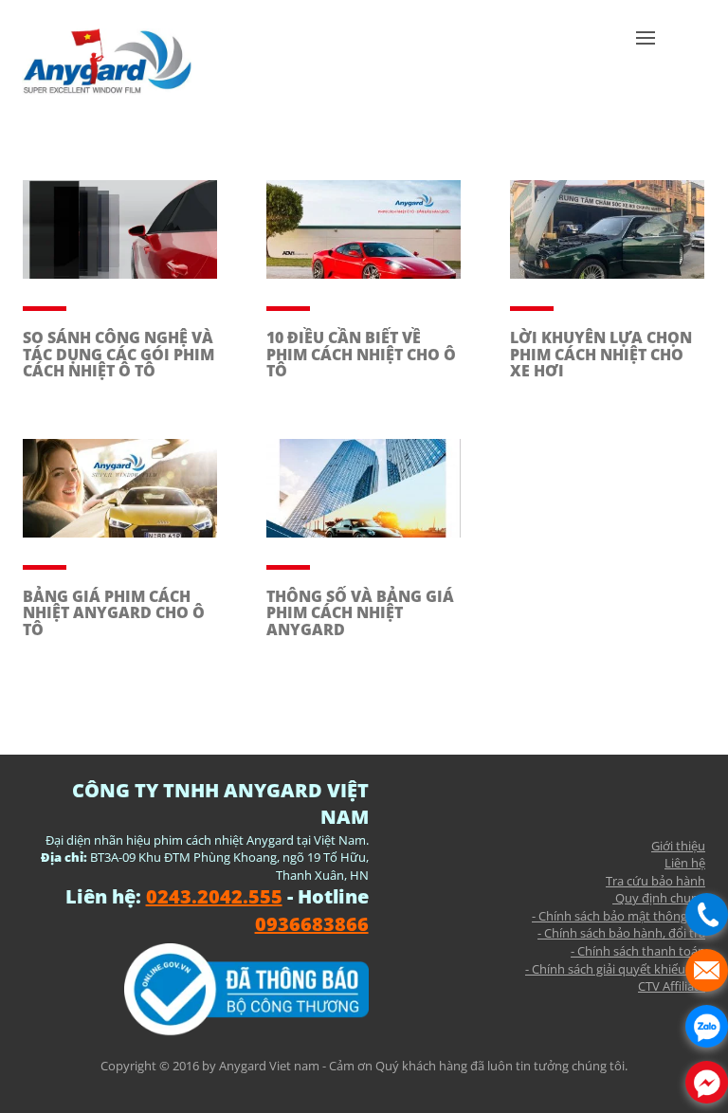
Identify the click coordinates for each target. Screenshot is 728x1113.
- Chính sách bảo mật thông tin (618, 915)
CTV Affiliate (671, 985)
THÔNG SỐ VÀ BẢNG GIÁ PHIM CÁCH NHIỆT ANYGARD (360, 613)
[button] (645, 66)
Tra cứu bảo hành (655, 880)
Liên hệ (684, 862)
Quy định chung (658, 897)
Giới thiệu (678, 845)
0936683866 (312, 924)
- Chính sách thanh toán (638, 950)
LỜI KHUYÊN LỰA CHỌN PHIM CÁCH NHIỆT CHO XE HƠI (601, 354)
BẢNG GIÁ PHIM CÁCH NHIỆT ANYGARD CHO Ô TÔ (114, 613)
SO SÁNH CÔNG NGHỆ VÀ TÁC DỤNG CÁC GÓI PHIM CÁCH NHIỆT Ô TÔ (118, 354)
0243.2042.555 (214, 896)
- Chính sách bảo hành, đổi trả (621, 932)
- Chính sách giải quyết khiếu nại (615, 968)
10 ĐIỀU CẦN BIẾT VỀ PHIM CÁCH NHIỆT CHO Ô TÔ (361, 354)
